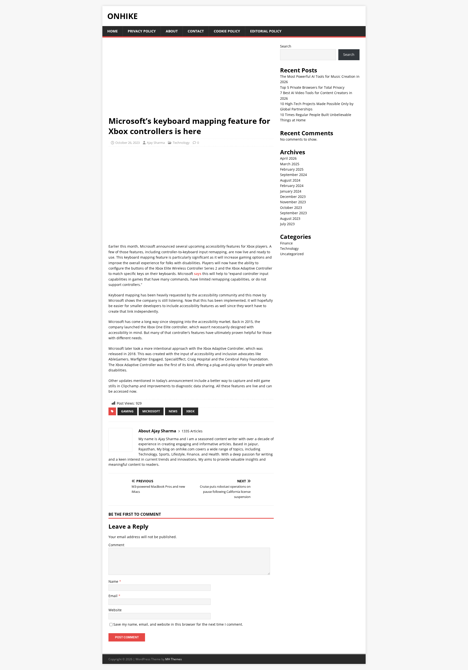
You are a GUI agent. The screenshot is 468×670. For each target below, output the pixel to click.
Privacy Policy (142, 31)
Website (115, 610)
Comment (116, 545)
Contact (196, 31)
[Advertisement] (191, 80)
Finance (286, 243)
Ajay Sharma (156, 142)
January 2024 (290, 191)
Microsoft (151, 411)
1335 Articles (192, 431)
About (172, 31)
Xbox (190, 411)
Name (113, 581)
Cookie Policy (227, 31)
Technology (181, 142)
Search (285, 46)
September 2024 (293, 174)
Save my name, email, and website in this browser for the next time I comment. (178, 624)
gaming (127, 411)
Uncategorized (292, 254)
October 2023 (291, 207)
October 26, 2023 (127, 142)
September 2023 (293, 213)
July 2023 (287, 224)
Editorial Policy (266, 31)
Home (112, 31)
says (197, 273)
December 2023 (293, 196)
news (173, 411)
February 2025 (291, 169)
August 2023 (290, 218)
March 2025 (289, 164)
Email (113, 595)
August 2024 (290, 180)
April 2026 (288, 158)
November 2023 (293, 202)
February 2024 (291, 185)
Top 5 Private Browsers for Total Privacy (312, 87)
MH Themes (173, 659)
